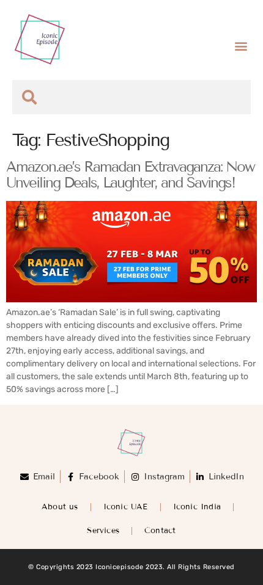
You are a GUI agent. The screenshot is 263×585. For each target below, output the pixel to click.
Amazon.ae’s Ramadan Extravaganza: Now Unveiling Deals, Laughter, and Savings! (130, 175)
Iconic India (197, 507)
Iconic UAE (125, 507)
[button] (241, 46)
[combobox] (131, 97)
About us (60, 507)
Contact (160, 531)
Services (103, 531)
